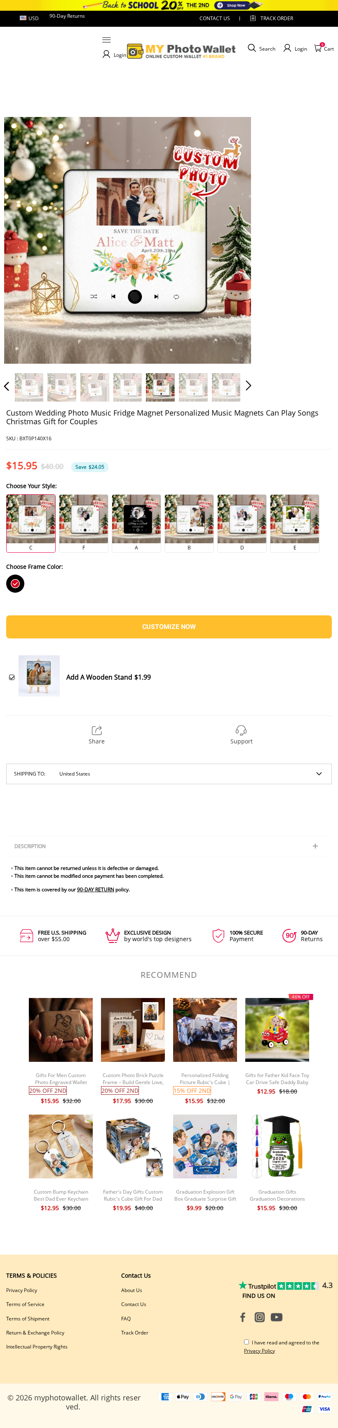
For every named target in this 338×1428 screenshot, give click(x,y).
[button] (23, 240)
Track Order (277, 18)
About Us (131, 1290)
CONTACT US (215, 18)
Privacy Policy (21, 1290)
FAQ (126, 1318)
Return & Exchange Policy (35, 1332)
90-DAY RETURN (95, 889)
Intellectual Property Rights (37, 1346)
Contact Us (133, 1304)
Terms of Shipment (27, 1318)
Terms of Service (25, 1304)
